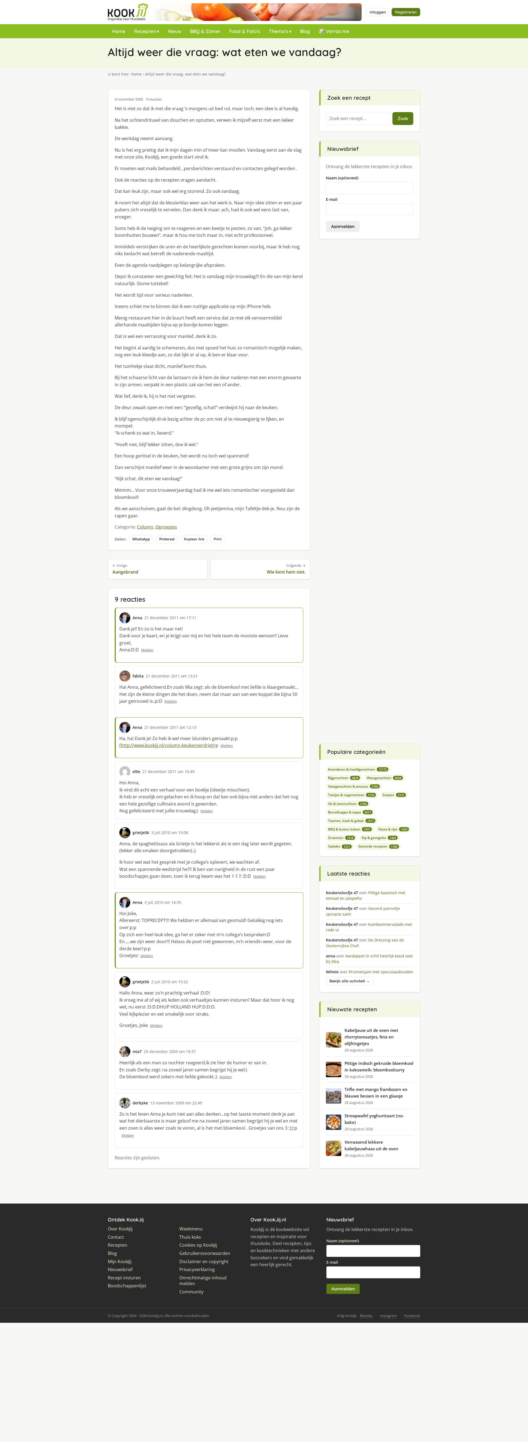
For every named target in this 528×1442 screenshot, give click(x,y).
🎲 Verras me (334, 31)
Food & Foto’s (244, 31)
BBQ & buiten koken (349, 829)
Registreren (406, 12)
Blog (305, 31)
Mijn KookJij (119, 1262)
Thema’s (278, 31)
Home (118, 31)
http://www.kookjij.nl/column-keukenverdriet (167, 745)
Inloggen (378, 12)
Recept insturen (124, 1278)
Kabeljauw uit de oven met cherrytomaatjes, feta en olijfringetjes (371, 1036)
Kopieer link (194, 539)
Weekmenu (191, 1229)
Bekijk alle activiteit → (349, 981)
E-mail (331, 199)
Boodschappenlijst (127, 1286)
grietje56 (141, 832)
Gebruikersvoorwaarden (204, 1253)
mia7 (137, 1051)
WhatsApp (141, 539)
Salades (339, 846)
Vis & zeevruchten (347, 803)
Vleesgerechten (384, 778)
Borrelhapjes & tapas (349, 812)
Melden (147, 650)
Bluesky (366, 1315)
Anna (137, 617)
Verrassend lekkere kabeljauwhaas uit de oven (371, 1145)
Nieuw (174, 31)
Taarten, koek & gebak (351, 820)
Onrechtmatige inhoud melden (203, 1281)
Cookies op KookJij (198, 1245)
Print (218, 539)
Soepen (393, 795)
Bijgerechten (343, 778)
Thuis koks (190, 1237)
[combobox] (358, 118)
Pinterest (167, 539)
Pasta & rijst (392, 829)
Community (191, 1292)
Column (145, 527)
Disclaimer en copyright (204, 1262)
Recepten (145, 31)
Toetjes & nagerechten (351, 795)
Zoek (403, 118)
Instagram (388, 1315)
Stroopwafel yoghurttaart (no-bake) (374, 1119)
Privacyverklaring (197, 1269)
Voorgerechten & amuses (353, 786)
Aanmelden (342, 226)
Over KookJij (120, 1229)
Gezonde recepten (377, 846)
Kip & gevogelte (379, 837)
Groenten (340, 837)
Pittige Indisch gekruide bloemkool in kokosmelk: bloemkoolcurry (379, 1066)
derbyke (140, 1102)
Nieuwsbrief (120, 1269)
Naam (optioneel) (342, 177)
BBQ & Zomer (205, 31)
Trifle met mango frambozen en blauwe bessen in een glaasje (376, 1093)
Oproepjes (166, 527)
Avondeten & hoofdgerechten (357, 769)
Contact (116, 1237)
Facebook (412, 1315)
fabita (138, 676)
